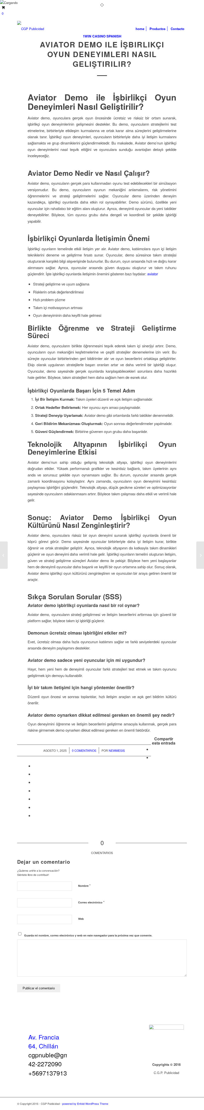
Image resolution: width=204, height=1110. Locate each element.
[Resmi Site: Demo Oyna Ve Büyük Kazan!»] (4, 555)
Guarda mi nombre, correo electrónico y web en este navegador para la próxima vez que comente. (88, 935)
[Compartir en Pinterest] (34, 774)
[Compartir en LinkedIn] (34, 782)
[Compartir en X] (152, 757)
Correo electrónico (91, 902)
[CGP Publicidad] (30, 29)
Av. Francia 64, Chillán (43, 1041)
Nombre (84, 885)
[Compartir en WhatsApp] (34, 765)
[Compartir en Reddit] (34, 807)
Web (81, 919)
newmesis (117, 750)
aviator (152, 273)
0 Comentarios (84, 750)
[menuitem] (140, 29)
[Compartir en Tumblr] (34, 790)
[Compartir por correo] (34, 815)
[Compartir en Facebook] (152, 749)
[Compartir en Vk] (34, 798)
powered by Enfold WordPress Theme (85, 1104)
